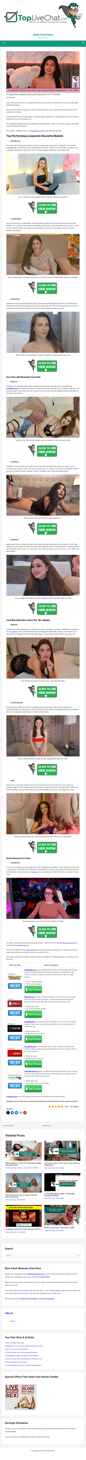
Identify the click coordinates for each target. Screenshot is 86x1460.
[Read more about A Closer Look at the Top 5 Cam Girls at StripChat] (62, 1150)
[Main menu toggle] (4, 43)
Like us (9, 1313)
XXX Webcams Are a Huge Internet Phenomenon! (21, 1196)
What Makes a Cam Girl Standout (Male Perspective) (23, 1164)
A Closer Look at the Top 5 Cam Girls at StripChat (62, 1164)
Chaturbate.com (30, 970)
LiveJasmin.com (30, 1046)
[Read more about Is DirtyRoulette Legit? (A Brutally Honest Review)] (62, 1182)
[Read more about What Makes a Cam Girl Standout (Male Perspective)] (24, 1150)
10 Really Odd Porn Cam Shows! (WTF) (23, 1229)
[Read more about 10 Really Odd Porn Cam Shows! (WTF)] (24, 1216)
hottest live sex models (29, 1299)
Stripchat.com (29, 997)
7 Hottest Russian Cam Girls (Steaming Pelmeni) (21, 1352)
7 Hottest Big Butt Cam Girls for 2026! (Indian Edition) (23, 1365)
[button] (83, 42)
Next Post (47, 1125)
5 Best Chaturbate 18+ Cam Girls (16, 1362)
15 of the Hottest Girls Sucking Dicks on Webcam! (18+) (23, 1359)
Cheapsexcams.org (31, 1071)
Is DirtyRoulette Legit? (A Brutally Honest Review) (59, 1194)
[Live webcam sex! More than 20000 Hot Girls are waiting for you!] (20, 1397)
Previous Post (7, 1125)
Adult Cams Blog (11, 1168)
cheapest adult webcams (35, 1274)
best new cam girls (23, 1168)
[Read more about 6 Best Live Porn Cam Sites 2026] (62, 1215)
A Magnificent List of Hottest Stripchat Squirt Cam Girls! (24, 1346)
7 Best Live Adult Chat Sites (14, 1343)
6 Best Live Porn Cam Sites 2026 (59, 1227)
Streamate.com (29, 1022)
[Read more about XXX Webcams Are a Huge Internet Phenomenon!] (24, 1183)
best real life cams (54, 1293)
